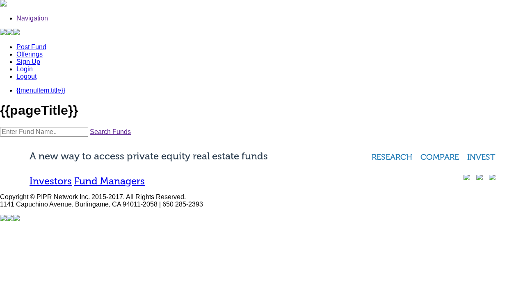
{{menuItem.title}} (40, 90)
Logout (26, 76)
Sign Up (28, 61)
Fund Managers (109, 181)
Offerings (29, 54)
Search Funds (110, 131)
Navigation (32, 18)
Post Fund (31, 46)
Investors (51, 181)
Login (24, 69)
